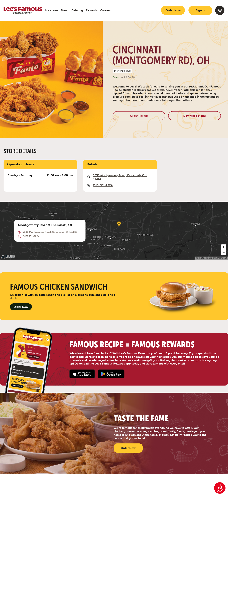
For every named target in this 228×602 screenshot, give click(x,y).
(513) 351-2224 (103, 185)
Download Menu (194, 115)
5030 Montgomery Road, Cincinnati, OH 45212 (120, 177)
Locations (51, 10)
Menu (65, 10)
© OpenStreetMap (216, 257)
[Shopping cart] (219, 10)
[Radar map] (8, 256)
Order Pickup (139, 115)
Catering (77, 10)
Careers (105, 10)
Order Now (173, 10)
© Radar (200, 257)
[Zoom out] (223, 252)
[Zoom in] (223, 247)
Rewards (91, 10)
